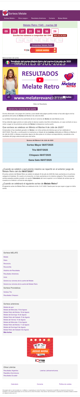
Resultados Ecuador (10, 375)
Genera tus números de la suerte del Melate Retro (21, 284)
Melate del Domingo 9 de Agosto (15, 327)
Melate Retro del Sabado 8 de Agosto (16, 330)
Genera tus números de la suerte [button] (22, 108)
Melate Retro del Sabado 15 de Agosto (17, 317)
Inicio (5, 277)
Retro (5, 260)
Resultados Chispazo (11, 295)
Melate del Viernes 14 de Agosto (15, 320)
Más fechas (8, 332)
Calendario (14, 384)
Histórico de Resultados (12, 270)
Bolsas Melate (62, 18)
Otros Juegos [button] (22, 18)
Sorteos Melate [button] (9, 18)
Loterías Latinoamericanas (49, 370)
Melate (6, 257)
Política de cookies (65, 384)
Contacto (52, 18)
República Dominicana (11, 373)
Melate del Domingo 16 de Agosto (15, 315)
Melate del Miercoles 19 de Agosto (15, 309)
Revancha (7, 263)
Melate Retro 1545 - (40, 25)
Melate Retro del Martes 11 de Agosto (16, 325)
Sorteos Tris (8, 292)
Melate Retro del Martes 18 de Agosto (16, 312)
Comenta (40, 384)
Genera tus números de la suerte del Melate (18, 280)
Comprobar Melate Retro (42, 45)
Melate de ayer (9, 307)
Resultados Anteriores (38, 18)
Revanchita (7, 267)
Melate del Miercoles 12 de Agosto (15, 322)
